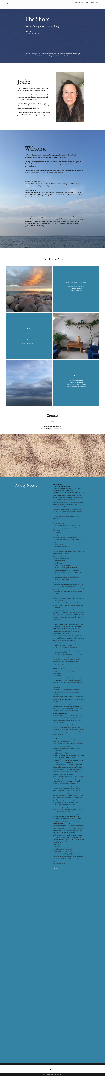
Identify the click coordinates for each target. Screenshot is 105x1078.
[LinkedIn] (54, 1070)
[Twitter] (52, 1070)
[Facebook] (50, 1070)
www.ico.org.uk (61, 861)
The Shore (7, 3)
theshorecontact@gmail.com (79, 386)
